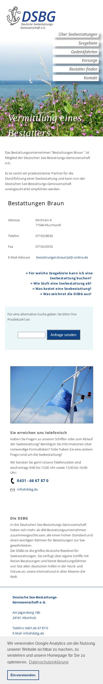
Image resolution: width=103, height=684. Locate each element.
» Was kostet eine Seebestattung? (62, 288)
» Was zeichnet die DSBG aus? (66, 294)
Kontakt (90, 78)
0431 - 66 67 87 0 (32, 480)
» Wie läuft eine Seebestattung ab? (61, 283)
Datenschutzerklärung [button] (48, 662)
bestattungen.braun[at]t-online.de (62, 257)
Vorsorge (89, 60)
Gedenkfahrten (84, 52)
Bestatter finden (83, 69)
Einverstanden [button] (23, 675)
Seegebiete (88, 43)
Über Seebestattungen (78, 34)
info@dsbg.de (27, 489)
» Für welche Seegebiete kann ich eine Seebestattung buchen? (59, 276)
